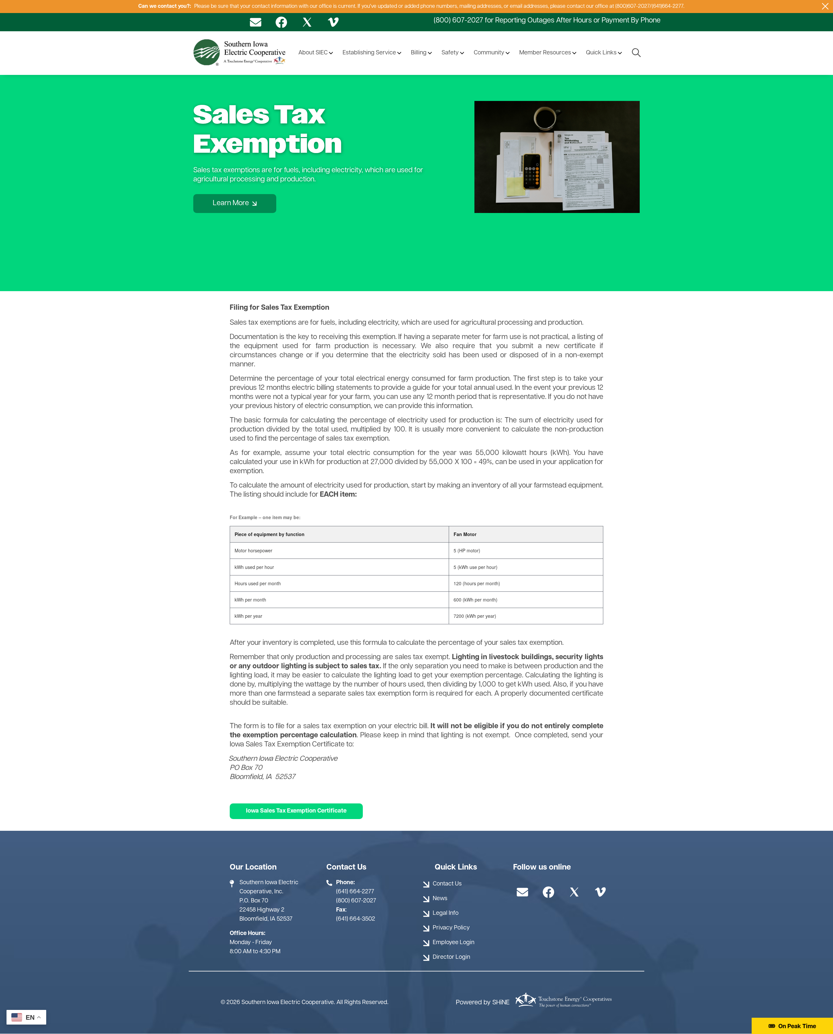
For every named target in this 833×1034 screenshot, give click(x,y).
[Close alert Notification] (825, 6)
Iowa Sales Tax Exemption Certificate (296, 811)
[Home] (240, 53)
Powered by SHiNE (483, 1002)
